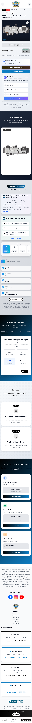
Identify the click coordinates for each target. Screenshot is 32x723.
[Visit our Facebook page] (10, 597)
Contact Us (16, 621)
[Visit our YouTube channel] (21, 597)
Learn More (16, 714)
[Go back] (2, 4)
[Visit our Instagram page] (16, 597)
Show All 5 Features (16, 238)
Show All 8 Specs (14, 299)
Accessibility (15, 708)
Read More (5, 211)
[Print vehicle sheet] (12, 12)
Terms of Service (7, 708)
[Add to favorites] (27, 22)
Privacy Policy (27, 706)
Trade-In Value (16, 619)
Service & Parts (16, 617)
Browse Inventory (16, 613)
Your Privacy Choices (24, 708)
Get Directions (11, 641)
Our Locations (16, 623)
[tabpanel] (16, 280)
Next (23, 371)
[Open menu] (29, 4)
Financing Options (16, 615)
